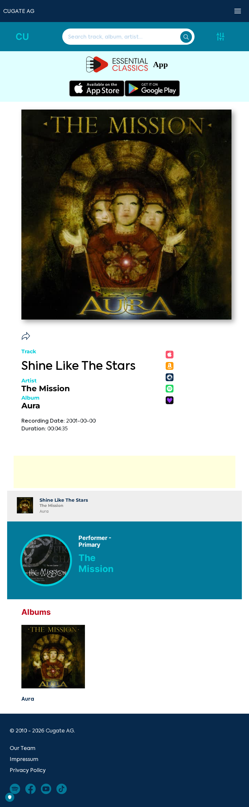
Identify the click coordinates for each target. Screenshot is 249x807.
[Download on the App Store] (96, 88)
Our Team (22, 748)
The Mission (45, 388)
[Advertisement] (124, 472)
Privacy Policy (28, 770)
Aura (30, 405)
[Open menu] (238, 11)
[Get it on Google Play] (152, 88)
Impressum (24, 759)
